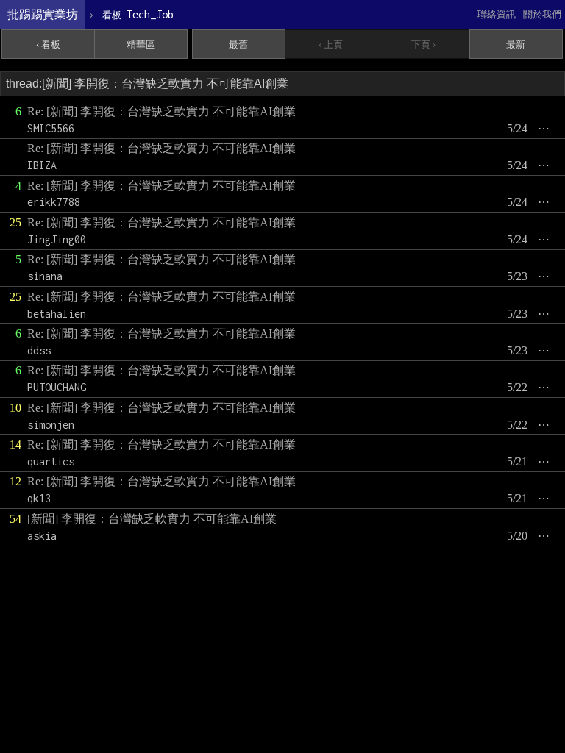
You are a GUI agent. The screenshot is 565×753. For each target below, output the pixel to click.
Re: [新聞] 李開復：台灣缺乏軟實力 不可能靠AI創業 (161, 111)
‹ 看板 (48, 44)
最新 (515, 44)
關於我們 (542, 14)
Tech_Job (138, 14)
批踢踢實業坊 (42, 14)
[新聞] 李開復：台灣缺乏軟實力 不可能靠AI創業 (152, 519)
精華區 (141, 44)
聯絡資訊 (496, 14)
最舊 (238, 44)
